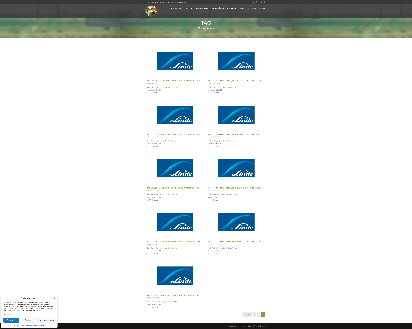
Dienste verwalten (9, 314)
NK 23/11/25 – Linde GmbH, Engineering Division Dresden (173, 81)
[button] (54, 298)
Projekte (188, 8)
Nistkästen (231, 8)
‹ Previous (247, 314)
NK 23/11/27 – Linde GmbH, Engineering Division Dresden (173, 134)
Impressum (41, 325)
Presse (263, 8)
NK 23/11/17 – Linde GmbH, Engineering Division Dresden (173, 295)
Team (242, 8)
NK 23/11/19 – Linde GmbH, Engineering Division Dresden (173, 241)
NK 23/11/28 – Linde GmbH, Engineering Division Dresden (234, 134)
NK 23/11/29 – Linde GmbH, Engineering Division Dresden (173, 188)
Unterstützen (218, 8)
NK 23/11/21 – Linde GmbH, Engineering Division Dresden (234, 241)
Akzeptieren (11, 320)
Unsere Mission (202, 8)
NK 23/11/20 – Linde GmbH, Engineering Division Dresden (234, 188)
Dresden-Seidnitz (152, 83)
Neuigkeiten (176, 8)
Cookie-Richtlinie (19, 325)
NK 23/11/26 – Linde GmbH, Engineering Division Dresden (234, 81)
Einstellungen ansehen (46, 320)
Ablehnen (28, 320)
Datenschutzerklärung (31, 325)
